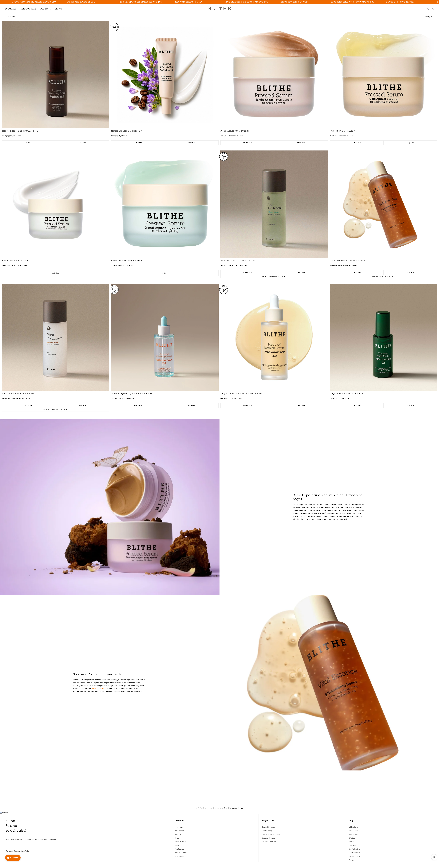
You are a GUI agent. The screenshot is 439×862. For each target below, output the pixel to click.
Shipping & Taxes (268, 838)
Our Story (179, 827)
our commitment (98, 688)
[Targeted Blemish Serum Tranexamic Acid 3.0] (274, 337)
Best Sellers (353, 830)
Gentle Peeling (354, 849)
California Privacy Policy (271, 834)
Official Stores (181, 852)
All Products (353, 827)
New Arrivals (353, 834)
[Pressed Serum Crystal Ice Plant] (165, 204)
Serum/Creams (354, 856)
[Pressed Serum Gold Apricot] (383, 74)
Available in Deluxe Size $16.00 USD (55, 409)
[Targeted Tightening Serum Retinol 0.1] (55, 74)
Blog (177, 838)
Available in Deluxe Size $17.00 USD (383, 276)
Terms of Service (268, 827)
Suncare (352, 841)
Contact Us (179, 849)
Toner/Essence (354, 852)
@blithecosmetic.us (233, 808)
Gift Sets (352, 838)
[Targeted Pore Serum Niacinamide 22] (383, 337)
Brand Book (179, 856)
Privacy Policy (267, 830)
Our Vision (179, 834)
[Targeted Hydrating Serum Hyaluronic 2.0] (165, 337)
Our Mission (179, 830)
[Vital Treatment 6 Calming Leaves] (274, 204)
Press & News (180, 841)
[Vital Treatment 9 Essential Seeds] (55, 337)
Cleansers (352, 845)
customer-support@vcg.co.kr (17, 851)
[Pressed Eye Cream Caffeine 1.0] (165, 74)
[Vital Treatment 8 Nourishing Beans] (383, 204)
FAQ (177, 845)
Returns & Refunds (269, 841)
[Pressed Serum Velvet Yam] (55, 204)
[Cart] (433, 9)
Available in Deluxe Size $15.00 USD (274, 276)
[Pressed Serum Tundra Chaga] (274, 74)
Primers (351, 860)
